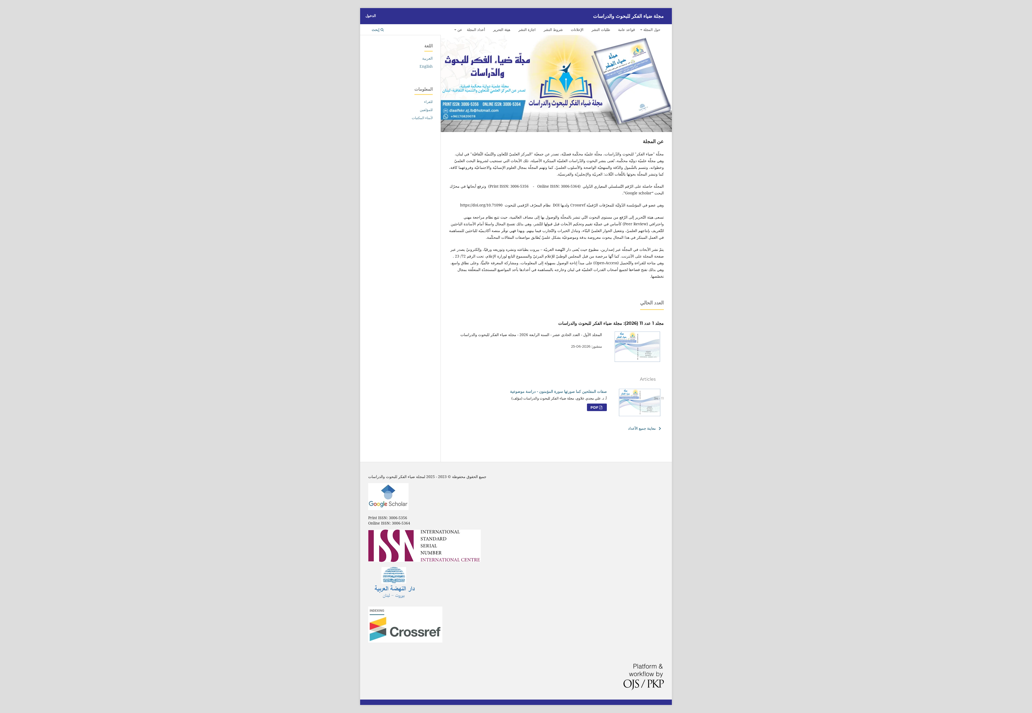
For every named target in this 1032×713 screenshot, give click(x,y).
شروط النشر (553, 29)
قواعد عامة (626, 29)
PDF (594, 407)
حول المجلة (651, 29)
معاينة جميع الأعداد (642, 428)
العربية (427, 58)
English (426, 66)
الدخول (371, 15)
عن (459, 29)
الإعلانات (577, 29)
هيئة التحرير (501, 29)
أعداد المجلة (476, 29)
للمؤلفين (426, 109)
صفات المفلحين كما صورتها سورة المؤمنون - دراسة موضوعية (558, 391)
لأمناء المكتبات (422, 117)
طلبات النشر (601, 29)
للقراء (428, 101)
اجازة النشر (527, 29)
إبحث (376, 29)
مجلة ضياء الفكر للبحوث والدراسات (628, 16)
